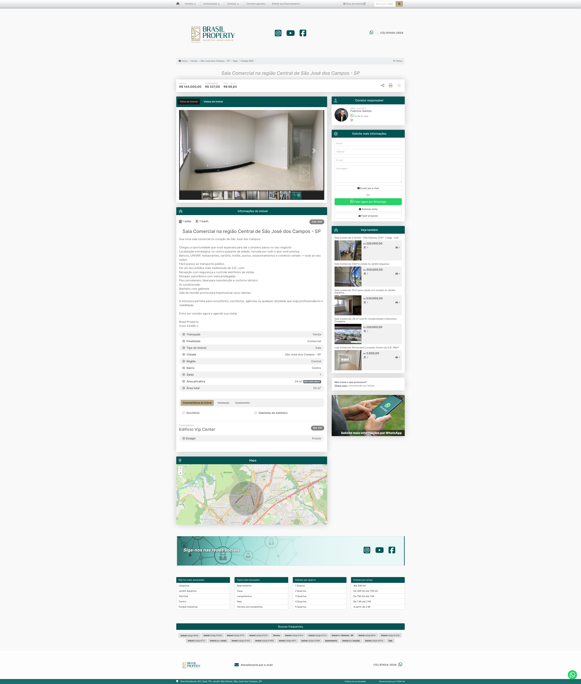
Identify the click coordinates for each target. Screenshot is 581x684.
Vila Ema (183, 596)
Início (184, 60)
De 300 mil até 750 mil (365, 590)
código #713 (196, 641)
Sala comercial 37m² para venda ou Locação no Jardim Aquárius (365, 291)
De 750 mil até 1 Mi (363, 596)
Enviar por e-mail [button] (369, 188)
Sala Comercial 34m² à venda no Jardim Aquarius (362, 263)
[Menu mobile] (177, 4)
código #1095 (213, 635)
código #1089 (264, 641)
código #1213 (318, 635)
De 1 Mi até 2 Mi (362, 601)
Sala (235, 60)
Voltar (398, 60)
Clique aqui (341, 385)
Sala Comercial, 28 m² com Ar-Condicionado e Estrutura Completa (366, 320)
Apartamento (244, 585)
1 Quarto (300, 585)
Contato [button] (231, 3)
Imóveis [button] (189, 3)
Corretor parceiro (256, 3)
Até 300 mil (359, 585)
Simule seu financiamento (286, 3)
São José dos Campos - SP (215, 60)
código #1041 (374, 641)
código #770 (235, 635)
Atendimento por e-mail (256, 664)
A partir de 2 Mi (361, 606)
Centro (182, 601)
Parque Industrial (188, 606)
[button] (399, 4)
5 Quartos (300, 606)
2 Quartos (300, 590)
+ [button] (180, 468)
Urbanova (184, 585)
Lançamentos (244, 596)
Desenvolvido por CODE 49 (392, 681)
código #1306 (390, 635)
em (342, 635)
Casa (240, 590)
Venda (193, 60)
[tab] (189, 102)
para (218, 641)
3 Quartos (300, 596)
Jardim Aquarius (187, 590)
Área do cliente (354, 3)
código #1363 (241, 641)
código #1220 (258, 635)
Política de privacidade (355, 681)
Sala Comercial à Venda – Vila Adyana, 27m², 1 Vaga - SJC (367, 237)
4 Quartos (300, 601)
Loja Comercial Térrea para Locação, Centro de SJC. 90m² (367, 347)
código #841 (367, 635)
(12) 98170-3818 (361, 116)
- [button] (180, 473)
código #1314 (294, 635)
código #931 (287, 641)
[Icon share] (278, 33)
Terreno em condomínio (250, 606)
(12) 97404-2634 (392, 32)
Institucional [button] (210, 3)
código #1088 (311, 641)
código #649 (189, 635)
